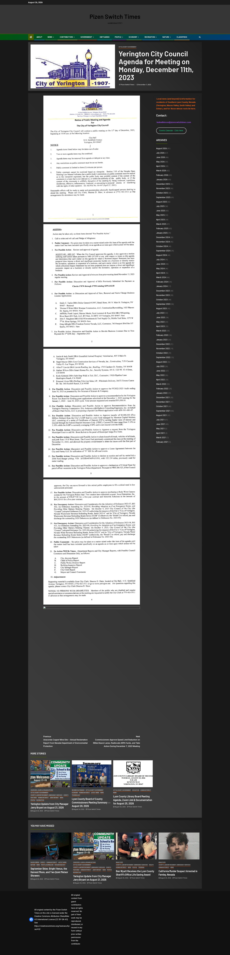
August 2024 (161, 255)
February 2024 (162, 282)
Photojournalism (47, 865)
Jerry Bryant (54, 797)
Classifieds (182, 37)
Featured (34, 797)
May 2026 (160, 162)
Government (86, 37)
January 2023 (161, 340)
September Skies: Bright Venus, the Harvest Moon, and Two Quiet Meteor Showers (49, 872)
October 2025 (162, 193)
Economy (133, 37)
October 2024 (162, 246)
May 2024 (160, 268)
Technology (76, 795)
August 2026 (161, 148)
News (50, 37)
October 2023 (162, 300)
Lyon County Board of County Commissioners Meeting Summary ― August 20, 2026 (91, 802)
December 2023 (163, 291)
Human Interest (43, 797)
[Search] (199, 37)
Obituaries (104, 37)
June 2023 (160, 317)
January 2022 (161, 393)
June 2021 (160, 424)
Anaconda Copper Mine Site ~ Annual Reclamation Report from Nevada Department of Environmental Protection (65, 741)
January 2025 (161, 233)
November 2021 (163, 402)
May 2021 (160, 428)
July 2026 (160, 153)
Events (66, 795)
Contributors (66, 37)
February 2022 (162, 389)
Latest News (95, 792)
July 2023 (160, 313)
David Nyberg (35, 862)
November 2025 (163, 188)
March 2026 (161, 170)
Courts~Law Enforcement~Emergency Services (46, 795)
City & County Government (127, 47)
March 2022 (161, 384)
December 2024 (163, 237)
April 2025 (160, 220)
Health (151, 865)
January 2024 (161, 286)
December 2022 (163, 344)
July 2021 (160, 420)
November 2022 (163, 348)
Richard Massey (60, 865)
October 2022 (162, 353)
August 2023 (161, 308)
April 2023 (160, 326)
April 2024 (160, 273)
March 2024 (161, 277)
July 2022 (160, 366)
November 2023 (163, 295)
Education (135, 790)
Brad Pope (119, 862)
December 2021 (163, 397)
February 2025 (162, 228)
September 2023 (163, 304)
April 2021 (160, 433)
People (118, 37)
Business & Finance (78, 790)
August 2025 (161, 202)
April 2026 (160, 166)
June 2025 (160, 211)
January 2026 (161, 179)
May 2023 (160, 322)
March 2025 (161, 224)
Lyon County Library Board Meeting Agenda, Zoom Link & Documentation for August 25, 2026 (132, 800)
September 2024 (163, 251)
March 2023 (161, 331)
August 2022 (161, 362)
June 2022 (160, 371)
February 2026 (162, 175)
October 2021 (162, 406)
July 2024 (160, 259)
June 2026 (160, 157)
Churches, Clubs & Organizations (42, 790)
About (39, 37)
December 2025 (163, 184)
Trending (141, 867)
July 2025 (160, 206)
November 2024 (163, 242)
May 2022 (160, 375)
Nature (165, 37)
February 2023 (162, 335)
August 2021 (161, 415)
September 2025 (163, 197)
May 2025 (160, 215)
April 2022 (160, 380)
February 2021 (162, 442)
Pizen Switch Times (115, 16)
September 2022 (163, 357)
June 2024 (160, 264)
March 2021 (161, 437)
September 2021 (163, 411)
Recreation (150, 37)
